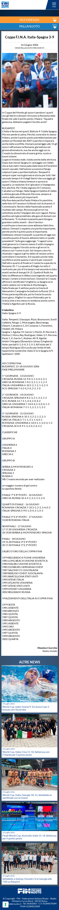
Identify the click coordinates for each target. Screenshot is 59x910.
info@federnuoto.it (12, 903)
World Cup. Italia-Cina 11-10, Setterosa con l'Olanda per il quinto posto (26, 753)
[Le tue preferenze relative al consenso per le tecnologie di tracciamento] (5, 904)
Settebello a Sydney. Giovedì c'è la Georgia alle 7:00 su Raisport (27, 880)
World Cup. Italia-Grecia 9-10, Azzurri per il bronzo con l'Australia (25, 708)
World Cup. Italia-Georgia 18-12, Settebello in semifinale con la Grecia (27, 796)
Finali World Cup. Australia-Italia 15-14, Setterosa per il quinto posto (29, 837)
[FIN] (25, 5)
